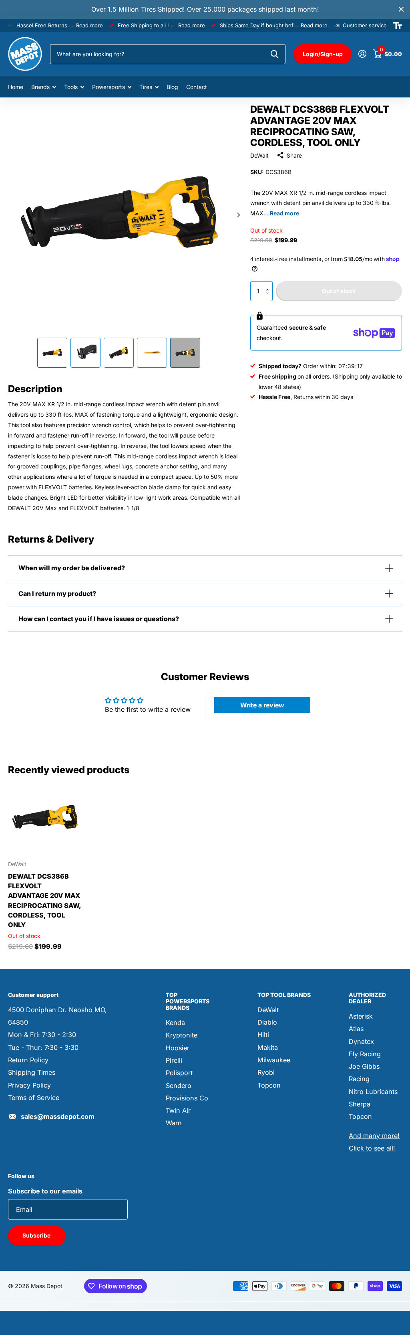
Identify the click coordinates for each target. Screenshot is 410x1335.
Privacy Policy (29, 1085)
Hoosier (177, 1048)
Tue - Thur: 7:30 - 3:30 (43, 1047)
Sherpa (359, 1104)
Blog (172, 86)
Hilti (263, 1035)
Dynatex (361, 1041)
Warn (174, 1123)
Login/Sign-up (323, 54)
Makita (267, 1047)
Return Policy (28, 1060)
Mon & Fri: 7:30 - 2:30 (42, 1035)
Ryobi (266, 1072)
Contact (196, 86)
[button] (270, 284)
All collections (43, 87)
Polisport (179, 1073)
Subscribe (37, 1235)
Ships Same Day (239, 25)
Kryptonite (181, 1035)
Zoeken (274, 54)
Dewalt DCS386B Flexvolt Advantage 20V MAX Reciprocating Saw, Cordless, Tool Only (44, 900)
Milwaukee (273, 1060)
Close (401, 9)
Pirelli (174, 1060)
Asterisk (361, 1016)
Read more (89, 25)
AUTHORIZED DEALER (367, 998)
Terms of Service (33, 1098)
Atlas (356, 1029)
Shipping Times (31, 1072)
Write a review (262, 705)
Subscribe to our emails (45, 1191)
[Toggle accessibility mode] (397, 25)
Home (15, 86)
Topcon (269, 1085)
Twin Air (178, 1110)
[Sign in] (362, 54)
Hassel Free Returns (41, 25)
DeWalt (259, 155)
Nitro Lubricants (373, 1092)
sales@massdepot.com (57, 1116)
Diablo (267, 1022)
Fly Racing (365, 1054)
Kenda (175, 1023)
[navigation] (52, 353)
